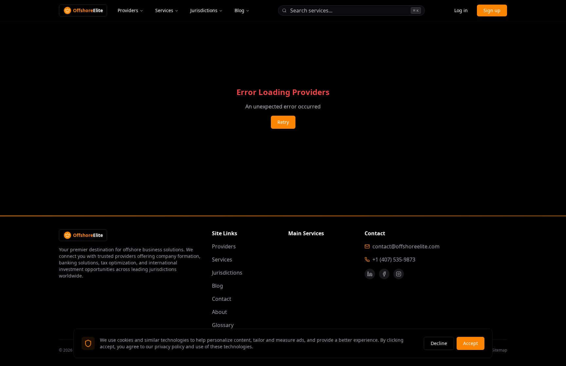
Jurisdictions (203, 10)
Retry (283, 122)
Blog (239, 10)
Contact (221, 298)
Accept (470, 343)
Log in (461, 10)
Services (164, 10)
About (219, 312)
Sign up (491, 10)
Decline (439, 343)
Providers (128, 10)
